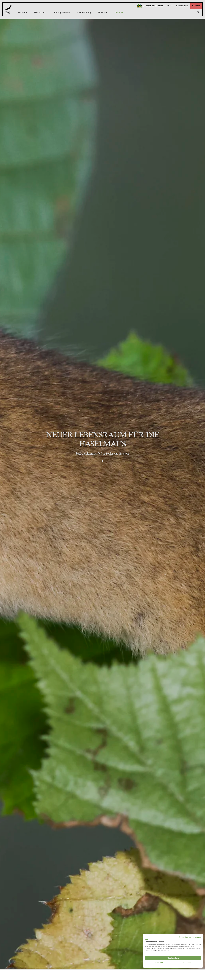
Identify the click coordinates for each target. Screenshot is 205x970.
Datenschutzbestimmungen (190, 937)
